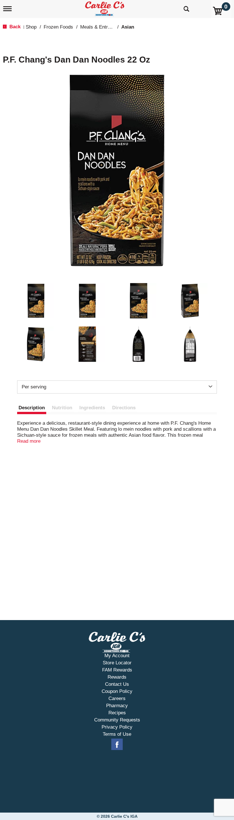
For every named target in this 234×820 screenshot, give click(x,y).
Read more (29, 441)
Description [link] (32, 407)
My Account (117, 655)
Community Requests (117, 720)
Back (14, 26)
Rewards (117, 677)
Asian (127, 27)
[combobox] (117, 387)
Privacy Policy (117, 727)
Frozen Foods (58, 27)
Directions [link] (124, 407)
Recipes (117, 712)
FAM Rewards (117, 670)
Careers (117, 698)
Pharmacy (117, 705)
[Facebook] (117, 745)
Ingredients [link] (92, 407)
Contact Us (117, 684)
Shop (31, 27)
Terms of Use (117, 734)
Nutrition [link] (62, 407)
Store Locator (117, 662)
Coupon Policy (117, 691)
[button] (36, 301)
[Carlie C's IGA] (105, 7)
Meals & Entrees (98, 27)
